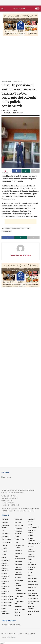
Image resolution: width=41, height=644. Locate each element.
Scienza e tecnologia (32, 563)
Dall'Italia (18, 522)
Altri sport (4, 519)
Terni (27, 228)
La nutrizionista (20, 593)
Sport (30, 572)
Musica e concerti (31, 520)
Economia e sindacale (19, 532)
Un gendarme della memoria (33, 594)
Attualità (4, 548)
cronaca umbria (6, 605)
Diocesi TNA (19, 525)
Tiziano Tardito (6, 231)
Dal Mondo (18, 519)
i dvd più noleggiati (18, 568)
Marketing (18, 606)
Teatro (30, 575)
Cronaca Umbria (6, 602)
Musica (17, 612)
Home (3, 81)
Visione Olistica (33, 611)
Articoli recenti (6, 542)
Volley (30, 614)
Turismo (31, 590)
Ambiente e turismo (5, 526)
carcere (7, 228)
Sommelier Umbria (31, 568)
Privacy (20, 633)
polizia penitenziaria (18, 228)
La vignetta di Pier (19, 597)
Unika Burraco (33, 598)
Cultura (3, 608)
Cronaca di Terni (17, 81)
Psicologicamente (34, 543)
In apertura (18, 577)
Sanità (30, 559)
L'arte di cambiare (18, 584)
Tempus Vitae (32, 578)
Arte (2, 530)
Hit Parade (18, 550)
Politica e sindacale (31, 539)
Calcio (3, 557)
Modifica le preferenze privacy (10, 625)
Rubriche (31, 546)
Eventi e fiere (19, 539)
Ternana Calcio (33, 584)
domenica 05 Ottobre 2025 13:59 (13, 113)
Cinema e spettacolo (5, 564)
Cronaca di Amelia (5, 577)
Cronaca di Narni (5, 587)
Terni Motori (32, 587)
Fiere (16, 542)
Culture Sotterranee (5, 612)
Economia (18, 528)
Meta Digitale (11, 637)
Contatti (3, 633)
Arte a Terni (5, 533)
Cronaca (8, 81)
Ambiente (4, 522)
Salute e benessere (31, 550)
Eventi (17, 536)
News (30, 524)
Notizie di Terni (33, 527)
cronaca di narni (5, 582)
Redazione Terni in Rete (10, 110)
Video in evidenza (31, 607)
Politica (30, 535)
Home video (19, 561)
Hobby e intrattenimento (20, 557)
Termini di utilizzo (30, 633)
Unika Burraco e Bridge (33, 602)
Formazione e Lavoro (19, 546)
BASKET (4, 554)
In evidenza (19, 580)
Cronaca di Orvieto (5, 592)
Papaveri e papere (31, 531)
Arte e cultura (6, 539)
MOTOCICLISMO (20, 609)
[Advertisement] (20, 2)
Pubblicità (12, 633)
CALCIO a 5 (5, 560)
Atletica (4, 545)
